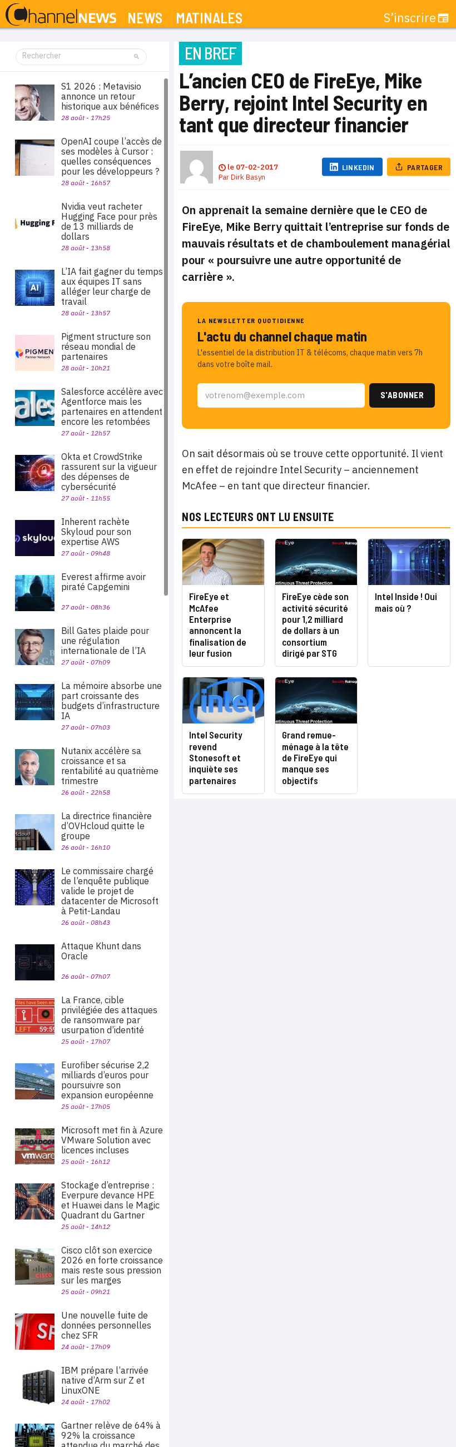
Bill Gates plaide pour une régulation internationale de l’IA (105, 640)
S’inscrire (410, 18)
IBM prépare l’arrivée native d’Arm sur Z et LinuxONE (104, 1380)
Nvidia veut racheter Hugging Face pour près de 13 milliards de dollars (109, 221)
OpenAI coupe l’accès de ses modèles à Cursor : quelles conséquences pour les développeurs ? (111, 156)
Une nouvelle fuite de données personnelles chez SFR (106, 1325)
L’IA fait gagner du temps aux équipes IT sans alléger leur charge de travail (112, 286)
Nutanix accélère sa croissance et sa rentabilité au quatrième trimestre (109, 765)
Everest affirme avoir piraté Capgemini (103, 581)
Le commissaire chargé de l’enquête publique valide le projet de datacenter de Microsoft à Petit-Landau (109, 890)
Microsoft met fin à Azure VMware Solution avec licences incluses (112, 1140)
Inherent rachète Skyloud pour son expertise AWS (96, 531)
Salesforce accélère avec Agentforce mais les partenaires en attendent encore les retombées (112, 406)
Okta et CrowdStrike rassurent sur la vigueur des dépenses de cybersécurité (109, 471)
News (144, 18)
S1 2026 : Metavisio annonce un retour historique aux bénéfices (110, 96)
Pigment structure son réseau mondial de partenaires (106, 346)
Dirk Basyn (248, 177)
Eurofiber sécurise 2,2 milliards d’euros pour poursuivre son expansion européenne (107, 1080)
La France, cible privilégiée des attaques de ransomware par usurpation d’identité (109, 1014)
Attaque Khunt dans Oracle (101, 951)
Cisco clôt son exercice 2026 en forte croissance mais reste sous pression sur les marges (112, 1265)
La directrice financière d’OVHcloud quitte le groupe (106, 825)
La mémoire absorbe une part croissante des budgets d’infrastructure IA (111, 700)
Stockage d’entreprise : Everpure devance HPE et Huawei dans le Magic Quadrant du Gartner (110, 1200)
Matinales (209, 18)
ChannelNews (61, 15)
